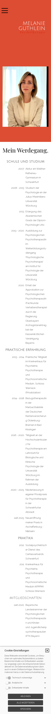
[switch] (9, 677)
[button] (47, 650)
